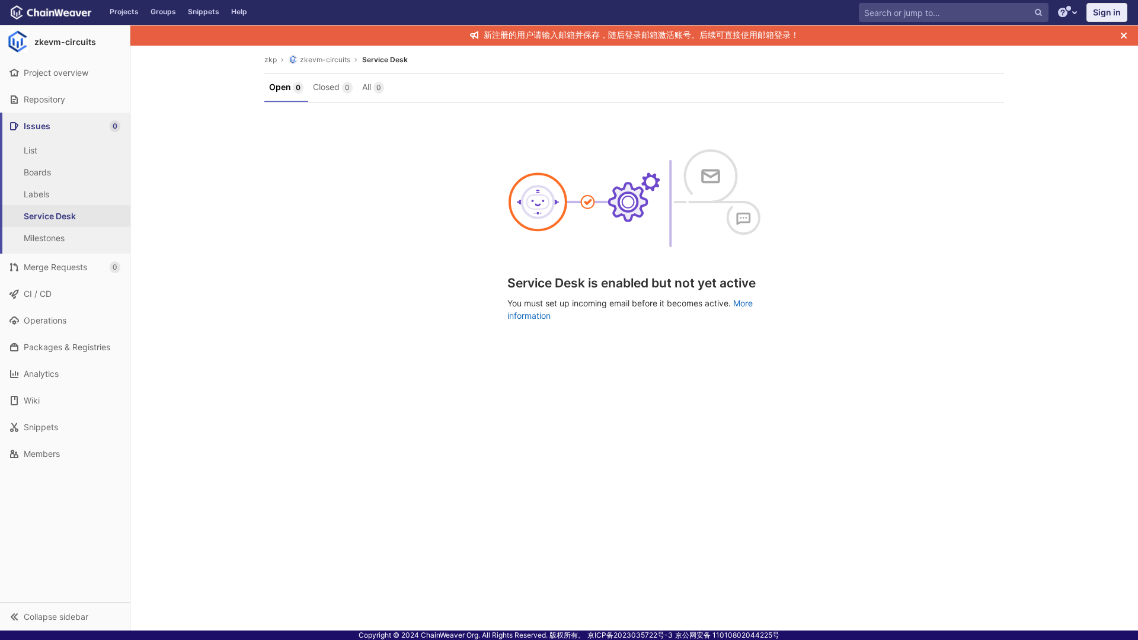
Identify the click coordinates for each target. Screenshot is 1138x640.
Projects (124, 11)
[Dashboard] (52, 12)
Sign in (1107, 12)
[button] (65, 616)
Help (239, 11)
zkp (270, 59)
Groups (163, 11)
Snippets (203, 11)
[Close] (1123, 35)
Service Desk (50, 216)
